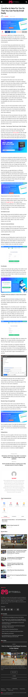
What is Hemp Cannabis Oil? (13, 525)
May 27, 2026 (10, 571)
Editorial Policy (15, 688)
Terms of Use (10, 690)
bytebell (6, 16)
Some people (4, 35)
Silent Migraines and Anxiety (8, 633)
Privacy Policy (22, 688)
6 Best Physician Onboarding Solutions (15, 570)
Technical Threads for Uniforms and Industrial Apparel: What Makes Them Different (15, 564)
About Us (2, 688)
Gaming (14, 644)
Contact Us (8, 688)
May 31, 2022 (12, 16)
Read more (14, 672)
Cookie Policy (3, 690)
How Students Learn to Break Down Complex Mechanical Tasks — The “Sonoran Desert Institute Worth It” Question (16, 552)
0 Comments (14, 678)
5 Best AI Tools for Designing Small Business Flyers (12, 631)
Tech (5, 5)
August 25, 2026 (5, 547)
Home (2, 5)
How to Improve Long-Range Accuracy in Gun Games (13, 617)
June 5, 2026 (10, 560)
